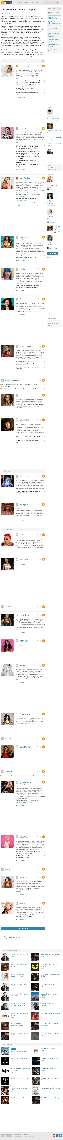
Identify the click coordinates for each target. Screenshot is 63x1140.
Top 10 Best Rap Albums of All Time (19, 965)
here (49, 325)
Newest (26, 2)
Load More (23, 928)
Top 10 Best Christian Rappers (47, 985)
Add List (31, 2)
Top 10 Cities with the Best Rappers (49, 994)
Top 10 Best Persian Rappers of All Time (50, 975)
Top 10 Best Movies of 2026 (54, 13)
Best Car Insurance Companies (53, 29)
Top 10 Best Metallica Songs (50, 1088)
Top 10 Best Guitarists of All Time (50, 1069)
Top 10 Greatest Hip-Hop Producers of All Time (19, 1004)
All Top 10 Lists (4, 7)
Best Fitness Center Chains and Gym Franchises (53, 34)
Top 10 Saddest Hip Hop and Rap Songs (49, 1034)
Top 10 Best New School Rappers (48, 1004)
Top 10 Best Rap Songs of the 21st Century (19, 1034)
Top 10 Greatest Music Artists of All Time (20, 1069)
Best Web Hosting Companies (53, 50)
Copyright (24, 1134)
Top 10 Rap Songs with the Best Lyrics (49, 1024)
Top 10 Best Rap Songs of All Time (50, 955)
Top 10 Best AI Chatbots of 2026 (52, 17)
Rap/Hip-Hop (14, 7)
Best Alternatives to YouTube (53, 45)
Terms (15, 1134)
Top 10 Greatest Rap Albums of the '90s (17, 1024)
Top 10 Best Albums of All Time (49, 1059)
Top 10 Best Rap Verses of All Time (19, 1014)
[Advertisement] (23, 113)
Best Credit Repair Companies (53, 40)
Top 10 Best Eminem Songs (50, 1098)
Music (10, 7)
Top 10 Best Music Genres (19, 1098)
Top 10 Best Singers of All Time (19, 1059)
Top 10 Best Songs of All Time (49, 1049)
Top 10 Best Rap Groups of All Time (49, 965)
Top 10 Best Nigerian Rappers (50, 1013)
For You (36, 2)
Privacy (19, 1134)
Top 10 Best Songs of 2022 (19, 1051)
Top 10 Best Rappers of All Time (19, 955)
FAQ (29, 1134)
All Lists (21, 2)
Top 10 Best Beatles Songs (19, 1078)
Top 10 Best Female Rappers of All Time (17, 975)
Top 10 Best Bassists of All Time (50, 1079)
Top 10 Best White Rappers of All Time (20, 994)
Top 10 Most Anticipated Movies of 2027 (54, 23)
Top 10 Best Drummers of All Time (20, 1089)
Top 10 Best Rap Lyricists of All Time (20, 985)
